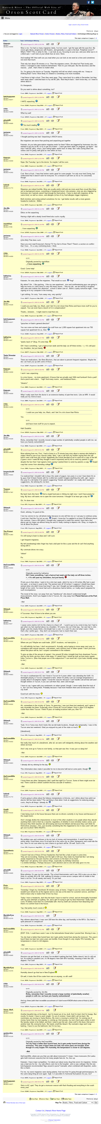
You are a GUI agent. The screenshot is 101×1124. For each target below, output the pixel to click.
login (70, 24)
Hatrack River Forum (37, 34)
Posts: (24, 93)
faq (79, 24)
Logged (49, 93)
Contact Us (40, 1111)
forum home (84, 24)
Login (20, 34)
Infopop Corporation (54, 1120)
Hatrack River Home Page (55, 1111)
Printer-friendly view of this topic (15, 1102)
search (75, 24)
